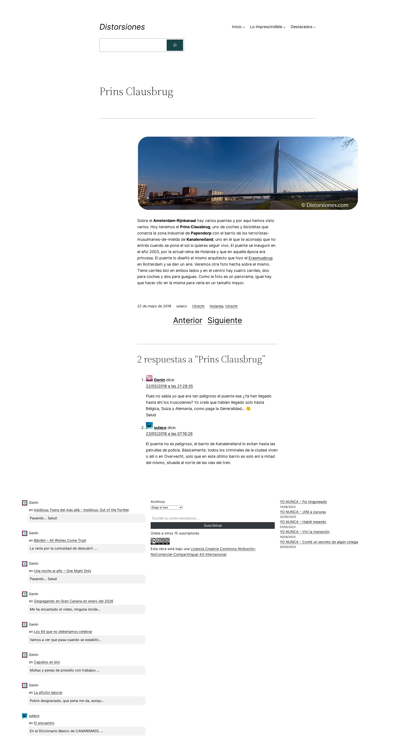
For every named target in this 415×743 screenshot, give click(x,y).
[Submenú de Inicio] (244, 27)
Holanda (216, 306)
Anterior (187, 320)
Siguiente (225, 320)
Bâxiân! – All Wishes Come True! (60, 540)
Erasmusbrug (261, 258)
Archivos (158, 501)
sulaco (160, 427)
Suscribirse (213, 525)
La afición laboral (48, 692)
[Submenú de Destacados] (314, 27)
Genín (159, 380)
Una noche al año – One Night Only (62, 571)
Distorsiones (122, 27)
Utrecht (198, 306)
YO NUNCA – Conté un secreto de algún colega (319, 542)
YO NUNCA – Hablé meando (303, 522)
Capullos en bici (47, 662)
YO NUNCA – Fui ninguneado (303, 501)
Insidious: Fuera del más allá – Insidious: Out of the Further (81, 510)
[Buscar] (175, 45)
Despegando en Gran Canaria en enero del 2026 (73, 601)
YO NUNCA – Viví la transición (304, 531)
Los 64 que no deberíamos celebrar (63, 631)
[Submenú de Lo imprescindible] (284, 27)
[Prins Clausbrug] (248, 209)
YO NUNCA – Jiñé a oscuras (303, 512)
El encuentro (44, 723)
